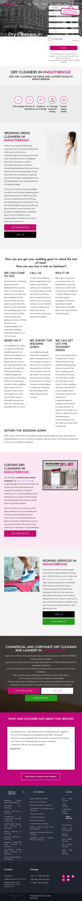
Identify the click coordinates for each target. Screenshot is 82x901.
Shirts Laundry (65, 805)
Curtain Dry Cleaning (37, 817)
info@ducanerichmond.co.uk (15, 879)
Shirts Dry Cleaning (37, 814)
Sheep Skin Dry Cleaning (67, 829)
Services (44, 4)
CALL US (20, 234)
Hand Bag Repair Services (67, 852)
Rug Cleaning (67, 825)
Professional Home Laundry (66, 811)
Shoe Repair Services (67, 840)
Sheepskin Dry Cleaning (12, 807)
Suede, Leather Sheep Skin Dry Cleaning (41, 828)
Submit (63, 48)
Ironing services (65, 835)
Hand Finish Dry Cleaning (39, 798)
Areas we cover (15, 896)
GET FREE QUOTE (20, 227)
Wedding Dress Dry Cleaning (40, 805)
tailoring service (24, 481)
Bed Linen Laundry (67, 800)
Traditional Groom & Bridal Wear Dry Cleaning (41, 839)
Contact (58, 4)
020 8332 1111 (8, 876)
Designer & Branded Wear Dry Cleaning (41, 833)
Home (29, 4)
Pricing (36, 4)
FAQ (51, 4)
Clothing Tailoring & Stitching (12, 838)
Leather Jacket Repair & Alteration (12, 858)
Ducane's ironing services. (57, 579)
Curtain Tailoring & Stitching (12, 812)
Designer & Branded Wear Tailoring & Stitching (12, 844)
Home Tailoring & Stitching (12, 832)
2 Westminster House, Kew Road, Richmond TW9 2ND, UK (12, 884)
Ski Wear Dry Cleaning (38, 802)
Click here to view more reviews (40, 776)
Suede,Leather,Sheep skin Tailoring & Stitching (12, 826)
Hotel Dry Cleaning (37, 820)
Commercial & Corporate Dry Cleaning (41, 809)
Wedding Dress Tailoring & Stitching (12, 801)
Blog (65, 4)
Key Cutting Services (67, 845)
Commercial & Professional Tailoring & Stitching (12, 819)
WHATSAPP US (58, 621)
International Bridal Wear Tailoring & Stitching (12, 852)
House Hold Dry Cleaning (39, 823)
